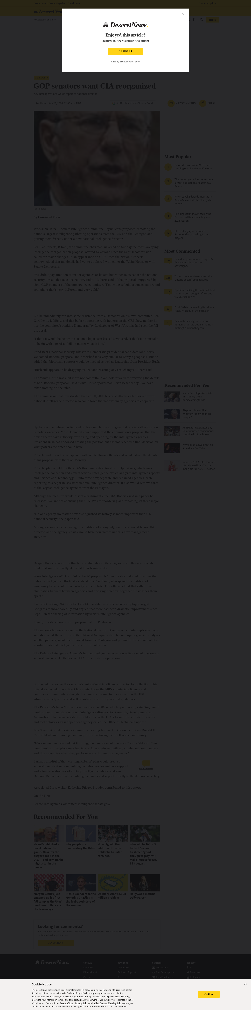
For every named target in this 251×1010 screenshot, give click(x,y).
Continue (208, 994)
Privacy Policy (82, 1003)
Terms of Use (66, 1003)
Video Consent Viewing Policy (108, 1003)
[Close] (245, 984)
